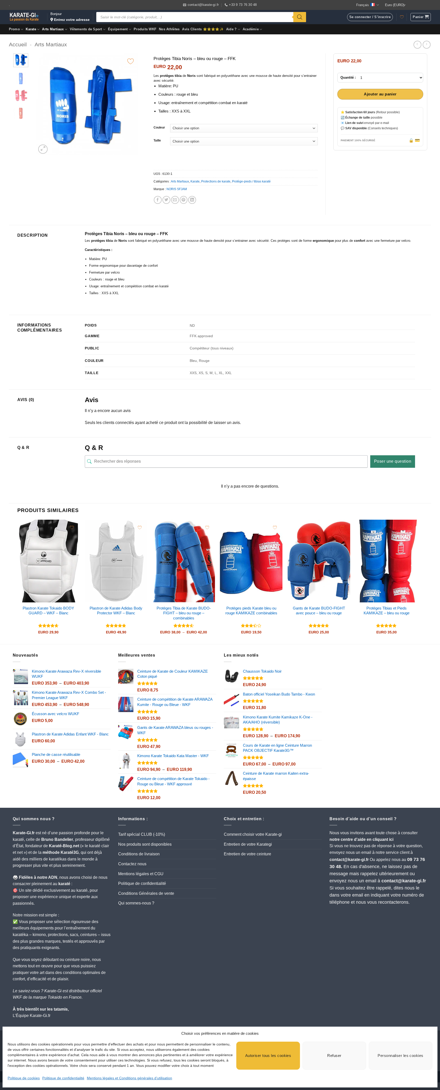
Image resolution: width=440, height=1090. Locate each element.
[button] (420, 17)
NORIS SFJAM (177, 189)
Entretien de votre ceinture (247, 854)
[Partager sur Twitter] (166, 200)
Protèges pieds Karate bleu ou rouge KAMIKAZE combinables (251, 610)
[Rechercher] (299, 17)
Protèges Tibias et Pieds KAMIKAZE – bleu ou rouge (386, 610)
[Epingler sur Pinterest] (184, 200)
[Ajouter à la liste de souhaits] (130, 61)
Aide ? (231, 29)
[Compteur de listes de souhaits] (402, 17)
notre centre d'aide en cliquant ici (361, 839)
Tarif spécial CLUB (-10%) (141, 834)
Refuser (334, 1055)
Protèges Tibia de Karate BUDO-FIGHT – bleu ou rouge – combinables (184, 613)
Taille (157, 140)
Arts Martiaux (53, 29)
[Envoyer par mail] (175, 200)
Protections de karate (215, 181)
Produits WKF (145, 29)
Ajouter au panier (380, 94)
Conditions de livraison (139, 854)
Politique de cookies (24, 1078)
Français (362, 5)
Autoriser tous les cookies (268, 1055)
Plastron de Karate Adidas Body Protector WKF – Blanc (116, 610)
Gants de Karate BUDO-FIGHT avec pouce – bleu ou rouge (319, 610)
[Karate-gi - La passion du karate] (24, 17)
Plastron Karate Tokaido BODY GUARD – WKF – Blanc (48, 610)
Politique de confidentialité (63, 1078)
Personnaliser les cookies (400, 1055)
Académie (251, 29)
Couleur (159, 127)
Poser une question (392, 461)
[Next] (129, 104)
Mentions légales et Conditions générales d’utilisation (129, 1078)
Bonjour (70, 17)
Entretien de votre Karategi (248, 844)
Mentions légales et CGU (140, 874)
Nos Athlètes (169, 29)
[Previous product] (427, 45)
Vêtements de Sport (86, 29)
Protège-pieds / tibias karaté (251, 181)
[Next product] (417, 45)
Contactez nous (132, 864)
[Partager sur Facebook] (158, 200)
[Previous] (45, 104)
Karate (31, 29)
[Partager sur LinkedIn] (192, 200)
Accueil (18, 44)
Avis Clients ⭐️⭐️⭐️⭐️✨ (203, 29)
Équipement (118, 29)
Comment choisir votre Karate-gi (253, 834)
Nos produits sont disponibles (145, 844)
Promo (14, 29)
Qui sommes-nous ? (136, 903)
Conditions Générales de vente (146, 893)
